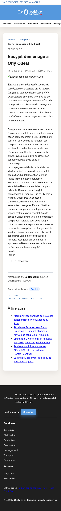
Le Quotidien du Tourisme (29, 487)
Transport (23, 39)
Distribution (19, 23)
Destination (45, 23)
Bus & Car (8, 491)
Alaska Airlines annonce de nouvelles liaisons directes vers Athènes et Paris (33, 319)
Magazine (9, 473)
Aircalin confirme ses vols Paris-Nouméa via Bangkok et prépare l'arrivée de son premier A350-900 (31, 331)
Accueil (11, 39)
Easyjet (34, 289)
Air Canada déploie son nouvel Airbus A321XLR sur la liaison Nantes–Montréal (30, 350)
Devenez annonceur (30, 2)
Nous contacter (10, 2)
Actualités (6, 23)
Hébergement (11, 450)
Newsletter (9, 478)
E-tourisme (9, 460)
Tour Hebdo (48, 487)
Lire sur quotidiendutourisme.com (25, 297)
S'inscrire (28, 412)
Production (33, 23)
